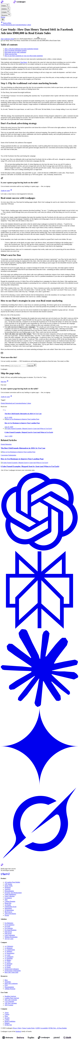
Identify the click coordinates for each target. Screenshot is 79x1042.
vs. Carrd (7, 955)
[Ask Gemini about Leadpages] (39, 784)
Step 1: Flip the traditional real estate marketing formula (21, 49)
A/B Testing (8, 884)
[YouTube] (6, 874)
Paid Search (8, 932)
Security (7, 1018)
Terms (24, 1028)
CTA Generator (9, 1001)
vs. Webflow (8, 951)
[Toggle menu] (3, 19)
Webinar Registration (11, 937)
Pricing (3, 17)
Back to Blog (7, 23)
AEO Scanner (9, 1005)
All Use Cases (9, 938)
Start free (3, 381)
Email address (5, 366)
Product (4, 5)
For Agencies (9, 928)
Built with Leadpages (11, 983)
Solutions (4, 9)
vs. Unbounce (9, 946)
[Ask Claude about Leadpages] (39, 706)
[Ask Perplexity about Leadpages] (39, 628)
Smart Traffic (9, 886)
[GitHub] (9, 874)
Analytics (7, 889)
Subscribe (30, 366)
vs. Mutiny (8, 960)
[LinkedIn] (4, 874)
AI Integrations (9, 910)
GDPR (38, 1028)
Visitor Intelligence (10, 894)
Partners (7, 1023)
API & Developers (10, 913)
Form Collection (10, 896)
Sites (6, 899)
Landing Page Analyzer (12, 998)
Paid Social (8, 933)
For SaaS (7, 926)
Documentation (9, 987)
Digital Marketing (6, 25)
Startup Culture (26, 25)
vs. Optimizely (9, 956)
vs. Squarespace (9, 953)
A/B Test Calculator (11, 1003)
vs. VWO (8, 962)
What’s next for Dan (11, 54)
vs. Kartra (8, 967)
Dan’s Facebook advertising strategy (16, 50)
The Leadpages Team (7, 39)
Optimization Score (10, 906)
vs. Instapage (9, 948)
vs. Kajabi (8, 965)
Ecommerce (8, 898)
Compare (4, 12)
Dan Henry (23, 62)
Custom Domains (10, 901)
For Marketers (9, 923)
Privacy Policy (17, 1028)
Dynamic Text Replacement (13, 892)
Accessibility (44, 1028)
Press (6, 1016)
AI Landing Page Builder (12, 882)
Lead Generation (17, 25)
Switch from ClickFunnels (13, 970)
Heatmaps (8, 887)
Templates (8, 982)
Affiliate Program (10, 989)
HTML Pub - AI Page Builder (58, 1028)
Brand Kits (8, 903)
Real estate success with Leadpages (15, 52)
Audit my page (5, 190)
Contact (7, 1019)
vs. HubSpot (8, 963)
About (6, 1012)
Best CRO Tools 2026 (11, 972)
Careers (7, 1014)
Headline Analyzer (10, 996)
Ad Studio (8, 905)
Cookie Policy (30, 1028)
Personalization (9, 891)
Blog (6, 980)
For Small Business (10, 930)
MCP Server (8, 912)
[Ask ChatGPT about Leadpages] (39, 550)
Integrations (8, 908)
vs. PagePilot (9, 958)
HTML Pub (8, 1025)
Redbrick (18, 1031)
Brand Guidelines (10, 1021)
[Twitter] (2, 874)
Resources (5, 15)
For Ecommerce (9, 925)
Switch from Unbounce (12, 969)
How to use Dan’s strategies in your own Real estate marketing (24, 56)
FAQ (6, 985)
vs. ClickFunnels (10, 950)
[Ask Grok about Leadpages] (39, 863)
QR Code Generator (11, 1000)
